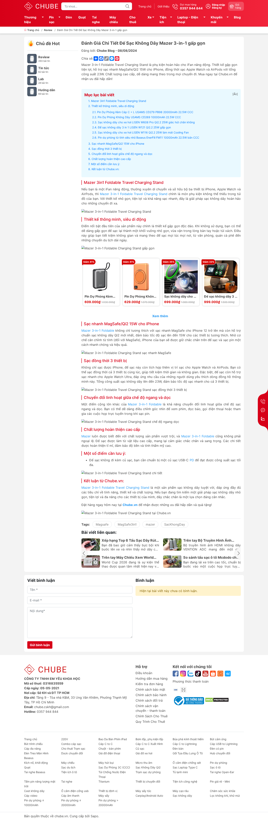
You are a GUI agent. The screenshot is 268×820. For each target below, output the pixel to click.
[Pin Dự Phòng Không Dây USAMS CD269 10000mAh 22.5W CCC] (141, 276)
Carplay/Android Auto (149, 795)
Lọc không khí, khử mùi (225, 795)
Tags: (85, 524)
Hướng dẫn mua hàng (152, 678)
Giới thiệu (163, 6)
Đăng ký (217, 7)
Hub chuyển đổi (220, 753)
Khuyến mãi (216, 19)
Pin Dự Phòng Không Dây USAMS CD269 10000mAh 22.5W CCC (139, 117)
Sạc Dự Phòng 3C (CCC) (114, 767)
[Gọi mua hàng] (262, 401)
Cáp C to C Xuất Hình (149, 744)
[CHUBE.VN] (41, 6)
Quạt (82, 17)
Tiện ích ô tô (69, 772)
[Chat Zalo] (262, 418)
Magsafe (102, 524)
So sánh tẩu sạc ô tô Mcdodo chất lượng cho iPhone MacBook (211, 557)
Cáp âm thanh (70, 795)
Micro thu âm (144, 762)
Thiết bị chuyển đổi (148, 781)
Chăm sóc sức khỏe (222, 791)
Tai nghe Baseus (34, 772)
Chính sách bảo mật (150, 689)
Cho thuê (132, 19)
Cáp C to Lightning (185, 744)
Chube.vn (130, 505)
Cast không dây (34, 791)
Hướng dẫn (46, 90)
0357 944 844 (47, 712)
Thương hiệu (30, 19)
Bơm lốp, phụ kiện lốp (149, 739)
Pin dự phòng (218, 762)
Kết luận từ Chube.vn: (105, 169)
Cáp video (30, 795)
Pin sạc (51, 19)
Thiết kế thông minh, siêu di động (112, 106)
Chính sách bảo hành (151, 695)
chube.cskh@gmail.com (51, 707)
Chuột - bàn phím (109, 748)
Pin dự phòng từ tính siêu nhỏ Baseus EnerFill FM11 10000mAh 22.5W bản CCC (148, 137)
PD (192, 460)
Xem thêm (160, 316)
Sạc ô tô (215, 767)
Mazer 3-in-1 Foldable (97, 330)
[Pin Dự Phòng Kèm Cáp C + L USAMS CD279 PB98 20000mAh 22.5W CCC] (101, 276)
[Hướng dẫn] (32, 91)
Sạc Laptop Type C (185, 767)
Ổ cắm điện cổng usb (75, 791)
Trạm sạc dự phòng (148, 772)
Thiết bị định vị (107, 791)
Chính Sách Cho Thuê (152, 716)
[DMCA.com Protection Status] (217, 699)
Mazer (86, 436)
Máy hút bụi (106, 762)
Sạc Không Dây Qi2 (148, 767)
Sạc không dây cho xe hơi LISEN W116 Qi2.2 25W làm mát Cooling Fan (143, 132)
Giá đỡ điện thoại (109, 753)
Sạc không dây (182, 795)
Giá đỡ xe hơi (144, 753)
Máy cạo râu (181, 791)
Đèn (69, 17)
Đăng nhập (218, 4)
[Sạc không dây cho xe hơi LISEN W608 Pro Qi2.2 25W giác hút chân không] (181, 276)
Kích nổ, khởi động (36, 762)
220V (64, 739)
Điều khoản (144, 673)
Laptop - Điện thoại (187, 19)
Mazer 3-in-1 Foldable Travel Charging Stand (133, 194)
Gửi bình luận (40, 645)
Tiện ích (163, 19)
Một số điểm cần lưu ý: (105, 164)
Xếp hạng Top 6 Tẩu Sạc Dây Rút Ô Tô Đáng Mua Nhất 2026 (129, 540)
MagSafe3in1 (127, 524)
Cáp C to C (105, 744)
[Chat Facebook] (262, 410)
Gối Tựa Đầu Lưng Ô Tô (188, 753)
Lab (41, 79)
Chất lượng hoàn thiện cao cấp (111, 159)
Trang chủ (144, 6)
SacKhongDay (174, 524)
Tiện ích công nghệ (185, 781)
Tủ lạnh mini (180, 772)
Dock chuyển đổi (72, 753)
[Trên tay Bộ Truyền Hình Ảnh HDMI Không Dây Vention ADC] (172, 544)
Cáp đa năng (32, 748)
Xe (150, 17)
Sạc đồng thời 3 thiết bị (107, 148)
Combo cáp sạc (71, 744)
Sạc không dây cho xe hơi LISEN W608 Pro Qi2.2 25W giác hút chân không (146, 122)
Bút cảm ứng (218, 739)
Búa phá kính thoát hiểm (188, 739)
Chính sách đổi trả (149, 700)
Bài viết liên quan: (99, 532)
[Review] (32, 58)
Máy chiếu (113, 19)
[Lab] (32, 80)
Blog (237, 17)
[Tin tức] (32, 69)
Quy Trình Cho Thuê (150, 722)
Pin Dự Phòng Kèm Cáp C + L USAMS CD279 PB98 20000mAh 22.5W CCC (145, 112)
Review (44, 57)
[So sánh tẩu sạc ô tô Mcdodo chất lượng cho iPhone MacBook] (172, 561)
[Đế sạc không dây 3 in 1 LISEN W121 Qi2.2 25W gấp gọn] (221, 276)
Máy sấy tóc (143, 791)
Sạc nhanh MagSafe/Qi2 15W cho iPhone (118, 143)
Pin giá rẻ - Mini (220, 781)
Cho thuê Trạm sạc (73, 748)
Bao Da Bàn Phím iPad (112, 739)
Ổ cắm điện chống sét (187, 762)
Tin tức (43, 68)
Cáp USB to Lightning (224, 744)
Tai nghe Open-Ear (222, 772)
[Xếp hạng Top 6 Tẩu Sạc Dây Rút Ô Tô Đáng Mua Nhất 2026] (90, 544)
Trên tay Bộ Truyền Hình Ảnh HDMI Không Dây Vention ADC (208, 540)
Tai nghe (96, 19)
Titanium (103, 781)
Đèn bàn (178, 748)
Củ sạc (140, 748)
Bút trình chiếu (33, 744)
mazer (150, 524)
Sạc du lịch (68, 767)
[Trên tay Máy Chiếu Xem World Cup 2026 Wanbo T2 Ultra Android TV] (90, 561)
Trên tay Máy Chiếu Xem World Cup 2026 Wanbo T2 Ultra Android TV (128, 557)
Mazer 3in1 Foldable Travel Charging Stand (118, 101)
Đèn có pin (217, 748)
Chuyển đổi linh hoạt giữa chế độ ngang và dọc (122, 153)
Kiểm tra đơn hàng (149, 684)
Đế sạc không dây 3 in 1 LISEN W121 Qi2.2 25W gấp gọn (134, 127)
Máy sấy (103, 795)
